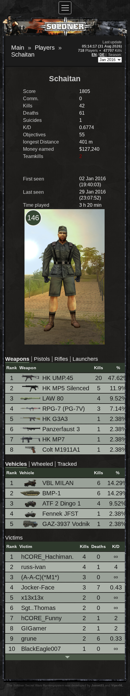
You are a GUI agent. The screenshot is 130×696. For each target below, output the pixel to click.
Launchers (85, 359)
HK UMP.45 (57, 378)
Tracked (67, 464)
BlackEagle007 (41, 648)
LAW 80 (52, 398)
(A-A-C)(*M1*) (40, 577)
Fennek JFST (60, 513)
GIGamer (34, 628)
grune (29, 638)
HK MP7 (53, 439)
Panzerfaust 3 (61, 429)
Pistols (42, 359)
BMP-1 (51, 493)
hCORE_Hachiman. (47, 556)
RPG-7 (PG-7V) (63, 408)
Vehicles (16, 464)
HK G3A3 (55, 419)
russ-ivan (33, 567)
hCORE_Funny (41, 618)
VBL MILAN (57, 483)
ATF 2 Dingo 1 (61, 503)
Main (17, 47)
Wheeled (42, 464)
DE (102, 55)
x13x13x (32, 597)
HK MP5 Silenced (65, 388)
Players (45, 47)
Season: (115, 55)
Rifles (61, 359)
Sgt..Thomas (38, 608)
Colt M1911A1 (61, 449)
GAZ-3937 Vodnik (66, 524)
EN (94, 55)
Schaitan (22, 54)
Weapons (17, 359)
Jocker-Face (37, 587)
